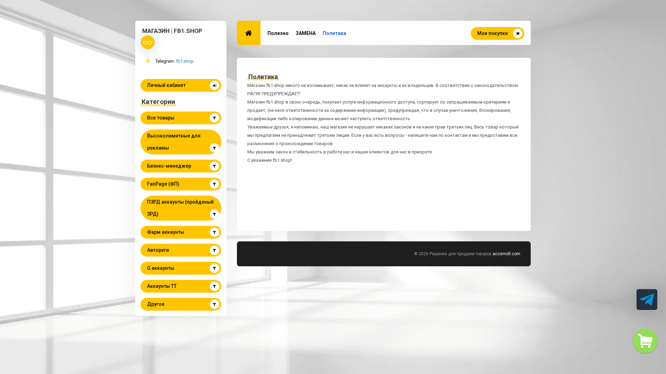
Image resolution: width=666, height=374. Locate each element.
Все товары (160, 118)
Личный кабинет (166, 85)
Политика (334, 33)
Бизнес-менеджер (169, 166)
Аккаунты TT (162, 286)
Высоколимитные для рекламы (173, 142)
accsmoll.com (506, 253)
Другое (155, 304)
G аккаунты (160, 268)
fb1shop (185, 61)
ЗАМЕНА (306, 33)
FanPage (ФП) (163, 184)
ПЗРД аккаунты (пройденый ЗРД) (180, 208)
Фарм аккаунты (165, 232)
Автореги (158, 250)
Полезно (278, 33)
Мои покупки (492, 33)
